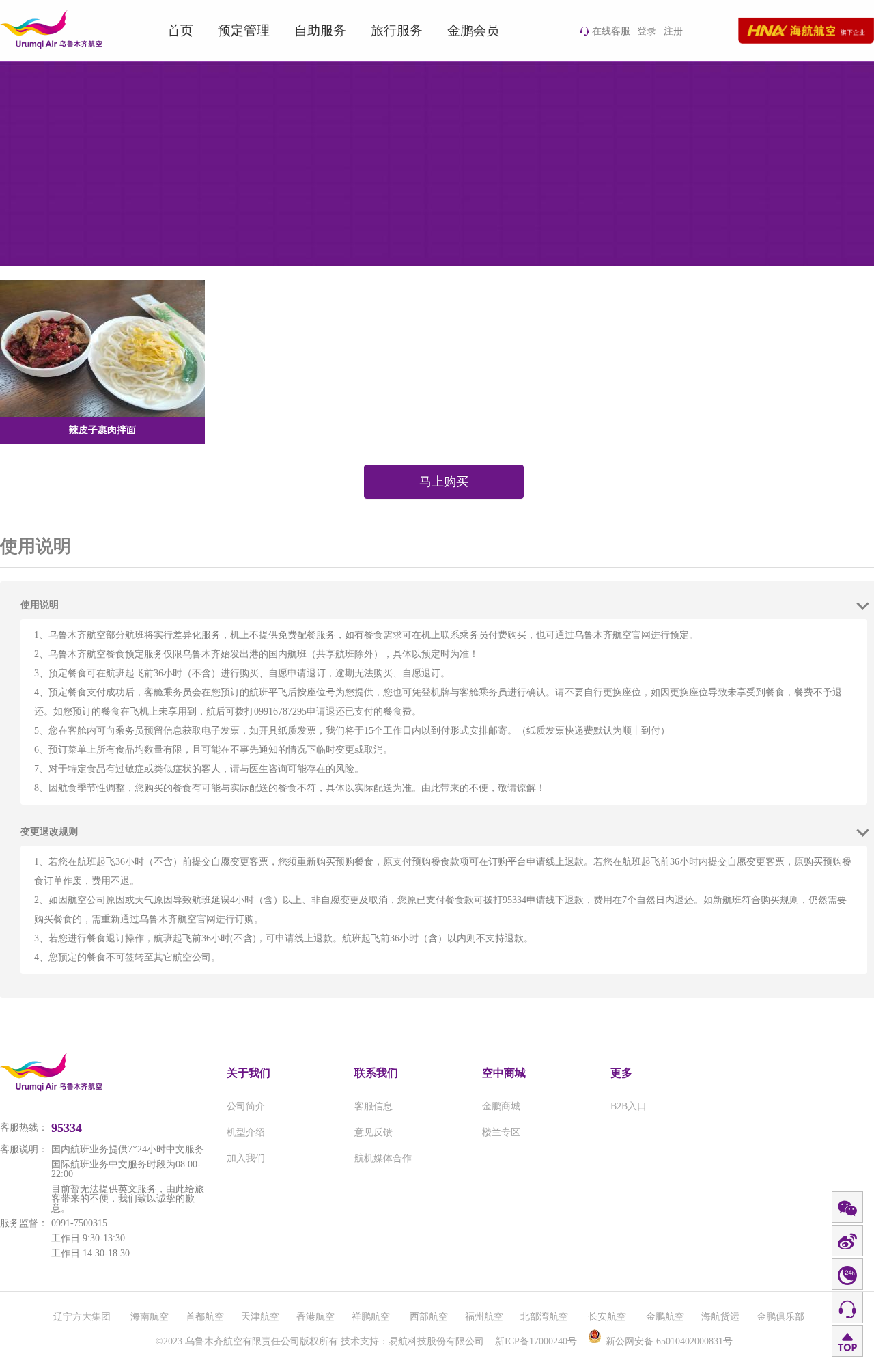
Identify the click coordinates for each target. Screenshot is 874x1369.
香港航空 (315, 1317)
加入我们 (246, 1158)
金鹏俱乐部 (780, 1317)
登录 (646, 31)
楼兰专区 (501, 1132)
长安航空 (608, 1317)
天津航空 (260, 1317)
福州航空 (484, 1317)
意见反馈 (373, 1132)
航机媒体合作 (383, 1158)
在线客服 (611, 31)
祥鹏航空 (372, 1317)
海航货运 (720, 1317)
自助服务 (320, 30)
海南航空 (149, 1317)
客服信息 (373, 1106)
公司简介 (246, 1106)
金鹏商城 (501, 1106)
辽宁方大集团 (83, 1317)
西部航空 (429, 1317)
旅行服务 (397, 30)
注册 (673, 31)
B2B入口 (628, 1106)
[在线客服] (847, 1308)
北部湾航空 (545, 1317)
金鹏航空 (665, 1317)
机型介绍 (246, 1132)
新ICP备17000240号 (536, 1341)
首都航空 (205, 1317)
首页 (180, 30)
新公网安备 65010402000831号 (669, 1341)
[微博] (847, 1241)
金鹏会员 (473, 30)
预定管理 (244, 30)
